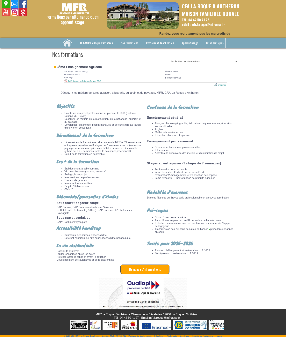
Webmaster (172, 336)
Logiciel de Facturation (202, 336)
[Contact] (15, 6)
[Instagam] (15, 15)
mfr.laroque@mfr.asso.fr (164, 317)
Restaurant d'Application (160, 43)
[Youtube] (6, 15)
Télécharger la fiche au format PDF (84, 81)
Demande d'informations (144, 269)
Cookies (159, 336)
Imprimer (222, 85)
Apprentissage (190, 43)
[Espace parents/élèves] (23, 15)
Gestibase (184, 336)
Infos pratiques (215, 43)
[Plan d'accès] (6, 6)
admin (219, 336)
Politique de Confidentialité (140, 336)
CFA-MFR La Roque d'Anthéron (96, 43)
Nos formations (129, 43)
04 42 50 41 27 (129, 317)
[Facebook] (23, 6)
